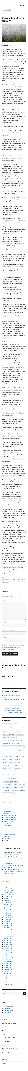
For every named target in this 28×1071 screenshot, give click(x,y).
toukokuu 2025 (8, 890)
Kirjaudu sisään (8, 1006)
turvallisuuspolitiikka (18, 784)
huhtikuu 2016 (8, 980)
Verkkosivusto (7, 637)
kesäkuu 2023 (8, 913)
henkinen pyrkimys (15, 579)
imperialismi (6, 743)
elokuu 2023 (7, 909)
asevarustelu (6, 725)
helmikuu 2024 (8, 902)
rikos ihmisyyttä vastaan (10, 765)
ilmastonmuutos (18, 740)
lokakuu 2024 (8, 896)
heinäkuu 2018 (8, 965)
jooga (13, 743)
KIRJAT (4, 1034)
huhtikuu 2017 (8, 971)
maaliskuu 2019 (8, 957)
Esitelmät (6, 813)
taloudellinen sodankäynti (10, 781)
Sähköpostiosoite (8, 630)
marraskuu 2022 (8, 921)
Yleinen (6, 840)
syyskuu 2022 (8, 925)
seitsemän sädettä (15, 772)
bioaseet (14, 725)
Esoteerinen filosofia (10, 815)
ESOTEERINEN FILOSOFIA (10, 1023)
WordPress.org (8, 1012)
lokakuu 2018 (7, 963)
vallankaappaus (17, 787)
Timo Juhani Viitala (9, 577)
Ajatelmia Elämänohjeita (9, 1048)
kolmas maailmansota (9, 753)
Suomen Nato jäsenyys (10, 778)
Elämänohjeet (5, 579)
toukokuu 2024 (8, 900)
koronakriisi (21, 753)
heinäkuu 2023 (8, 911)
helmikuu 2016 (8, 984)
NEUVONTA (5, 1041)
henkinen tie (20, 734)
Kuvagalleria (7, 828)
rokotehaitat (6, 768)
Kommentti (6, 600)
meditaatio (15, 581)
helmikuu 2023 (8, 917)
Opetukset (7, 838)
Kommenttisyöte (9, 1010)
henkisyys (6, 737)
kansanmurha (20, 746)
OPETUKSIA (5, 1045)
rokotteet (6, 772)
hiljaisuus (13, 737)
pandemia (20, 759)
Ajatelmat (22, 577)
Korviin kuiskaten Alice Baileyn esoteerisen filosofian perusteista (14, 871)
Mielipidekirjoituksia (8, 1056)
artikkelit (4, 1059)
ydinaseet (15, 790)
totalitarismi (6, 784)
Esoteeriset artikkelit (10, 819)
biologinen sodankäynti (10, 728)
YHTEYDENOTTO (7, 1052)
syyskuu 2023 (8, 907)
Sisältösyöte (7, 1008)
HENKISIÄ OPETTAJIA (8, 1037)
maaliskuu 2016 (8, 982)
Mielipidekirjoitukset (10, 834)
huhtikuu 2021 (8, 948)
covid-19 (21, 728)
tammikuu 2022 (8, 932)
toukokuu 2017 (8, 969)
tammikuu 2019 (8, 959)
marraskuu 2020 (8, 953)
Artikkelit (6, 809)
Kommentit (7, 825)
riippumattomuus (14, 762)
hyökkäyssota (7, 740)
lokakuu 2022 (8, 923)
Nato (22, 756)
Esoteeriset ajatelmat (10, 817)
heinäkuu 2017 (8, 967)
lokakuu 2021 (7, 938)
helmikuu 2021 (8, 950)
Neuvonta (6, 836)
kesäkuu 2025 (8, 888)
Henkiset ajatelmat (9, 821)
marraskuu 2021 (8, 936)
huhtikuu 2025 (8, 892)
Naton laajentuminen (9, 759)
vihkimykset (6, 790)
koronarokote (7, 756)
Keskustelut (7, 823)
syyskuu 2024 (8, 898)
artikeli (4, 1063)
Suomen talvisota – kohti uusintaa (14, 704)
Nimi (4, 622)
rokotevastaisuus (17, 768)
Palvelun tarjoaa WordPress (10, 1068)
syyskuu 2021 (7, 940)
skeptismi (6, 775)
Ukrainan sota (7, 787)
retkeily (5, 762)
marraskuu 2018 (8, 961)
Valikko (22, 5)
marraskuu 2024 (8, 894)
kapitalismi (6, 750)
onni (20, 581)
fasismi (5, 731)
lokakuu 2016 (8, 973)
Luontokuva (7, 830)
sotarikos (13, 775)
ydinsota (22, 790)
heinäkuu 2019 (8, 955)
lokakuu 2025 (8, 886)
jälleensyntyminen (8, 746)
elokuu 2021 (7, 942)
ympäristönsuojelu (8, 793)
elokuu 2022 (7, 927)
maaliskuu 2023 (8, 915)
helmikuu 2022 (8, 930)
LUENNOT (5, 1026)
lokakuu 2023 (8, 904)
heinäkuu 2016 (8, 975)
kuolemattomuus (8, 581)
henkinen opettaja (14, 731)
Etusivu (4, 1019)
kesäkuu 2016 (8, 978)
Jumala (19, 743)
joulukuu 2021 (8, 934)
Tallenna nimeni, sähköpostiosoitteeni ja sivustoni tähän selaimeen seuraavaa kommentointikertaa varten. (13, 647)
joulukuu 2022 (8, 919)
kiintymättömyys (16, 750)
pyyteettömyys (5, 582)
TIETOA (4, 1030)
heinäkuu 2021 (8, 944)
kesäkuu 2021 (8, 946)
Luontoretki (7, 832)
